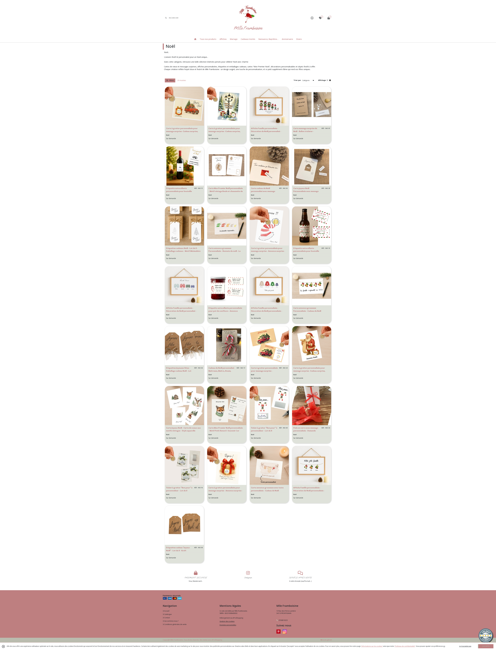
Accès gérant (327, 640)
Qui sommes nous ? (171, 621)
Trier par (297, 80)
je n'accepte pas (465, 646)
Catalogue (168, 614)
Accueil (166, 611)
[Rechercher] (166, 17)
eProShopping (217, 640)
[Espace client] (312, 18)
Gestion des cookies (227, 621)
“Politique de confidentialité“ (404, 646)
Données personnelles (228, 625)
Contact (167, 618)
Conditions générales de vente (175, 624)
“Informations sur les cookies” (372, 646)
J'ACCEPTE (486, 646)
